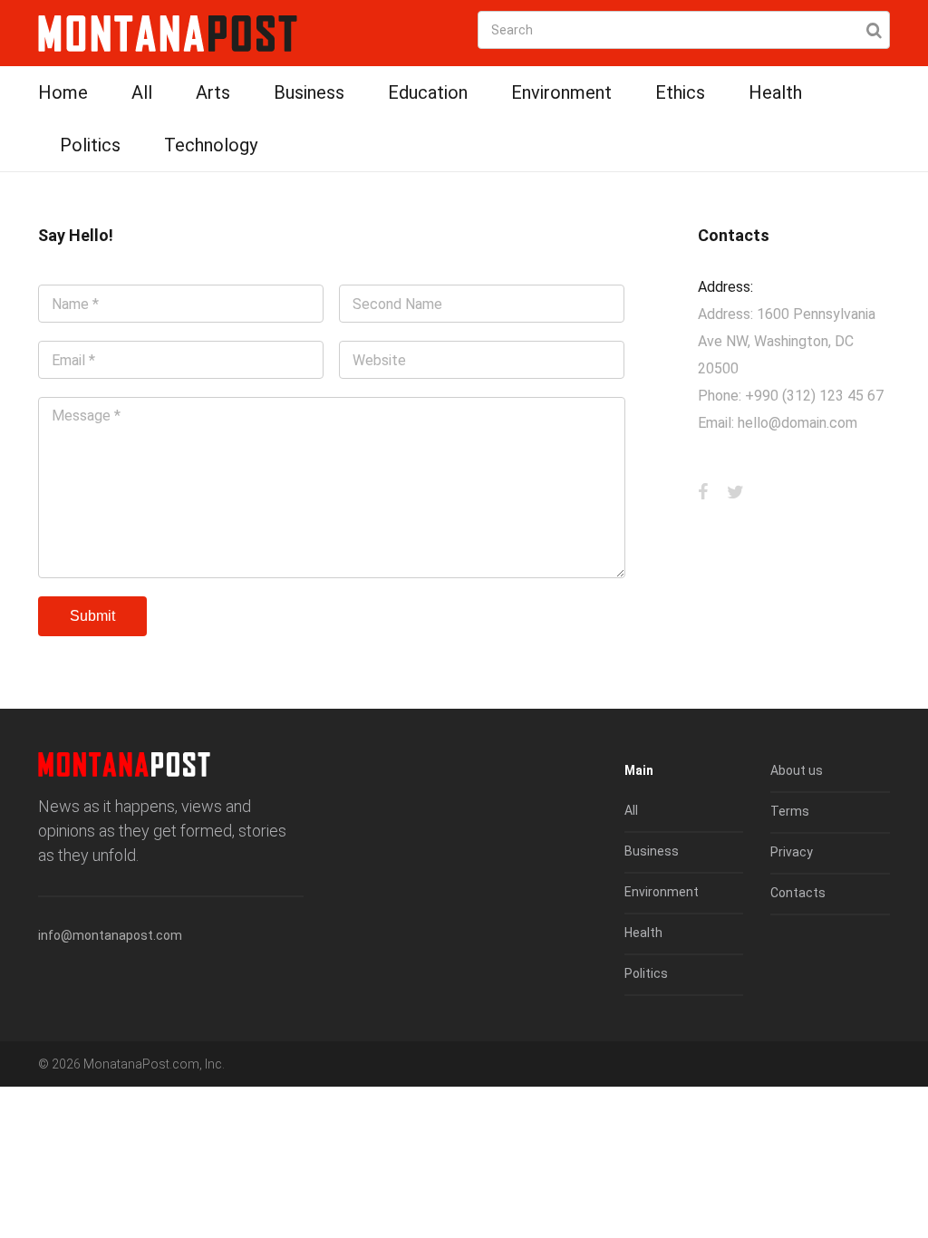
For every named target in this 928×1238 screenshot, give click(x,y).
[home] (167, 32)
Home (63, 92)
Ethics (680, 92)
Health (775, 92)
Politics (90, 145)
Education (428, 92)
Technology (210, 145)
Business (309, 92)
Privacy (791, 852)
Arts (213, 92)
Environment (561, 92)
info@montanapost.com (110, 935)
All (141, 92)
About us (796, 770)
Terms (789, 811)
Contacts (798, 892)
